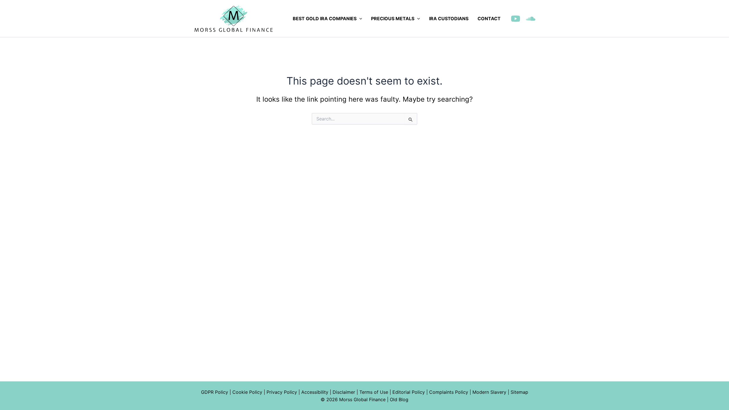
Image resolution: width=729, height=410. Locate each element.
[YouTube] (515, 18)
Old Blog (399, 399)
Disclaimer (344, 392)
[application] (359, 18)
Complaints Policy (448, 392)
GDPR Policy (214, 392)
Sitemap (519, 392)
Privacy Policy (282, 392)
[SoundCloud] (530, 18)
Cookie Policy (247, 392)
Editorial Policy (408, 392)
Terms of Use (373, 392)
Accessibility (314, 392)
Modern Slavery (489, 392)
